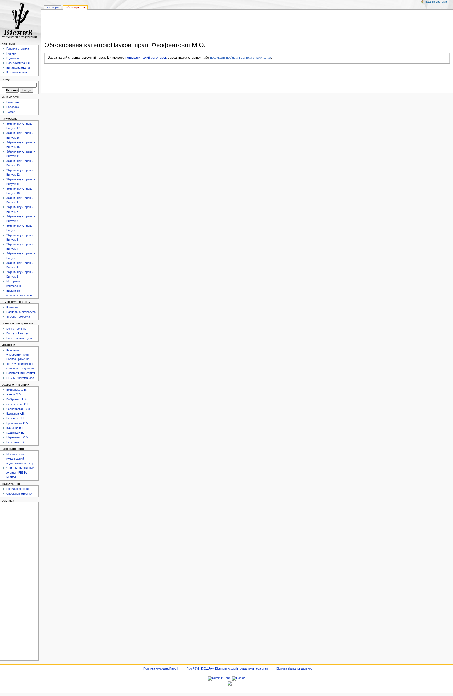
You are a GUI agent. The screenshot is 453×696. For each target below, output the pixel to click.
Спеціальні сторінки (19, 493)
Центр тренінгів (16, 328)
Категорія (53, 7)
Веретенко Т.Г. (15, 418)
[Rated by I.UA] (238, 684)
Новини (11, 53)
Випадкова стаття (18, 67)
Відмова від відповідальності (295, 668)
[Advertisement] (247, 26)
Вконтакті (12, 102)
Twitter (10, 111)
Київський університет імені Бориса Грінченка (17, 355)
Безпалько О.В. (16, 389)
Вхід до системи (436, 1)
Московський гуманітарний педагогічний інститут (20, 459)
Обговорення (75, 7)
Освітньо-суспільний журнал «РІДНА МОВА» (20, 472)
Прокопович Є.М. (17, 423)
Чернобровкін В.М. (18, 408)
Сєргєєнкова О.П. (18, 404)
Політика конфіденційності (160, 668)
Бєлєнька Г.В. (15, 442)
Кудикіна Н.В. (15, 432)
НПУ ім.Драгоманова (20, 377)
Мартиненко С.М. (17, 437)
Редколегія (13, 58)
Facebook (12, 106)
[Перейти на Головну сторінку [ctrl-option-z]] (20, 20)
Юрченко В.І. (14, 427)
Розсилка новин (16, 72)
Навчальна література (21, 311)
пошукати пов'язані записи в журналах (240, 57)
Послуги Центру (17, 333)
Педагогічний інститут (20, 372)
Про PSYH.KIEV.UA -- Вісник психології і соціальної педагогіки (227, 668)
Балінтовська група (19, 338)
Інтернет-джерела (18, 316)
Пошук (6, 79)
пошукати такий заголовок (146, 57)
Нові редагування (18, 62)
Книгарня (12, 307)
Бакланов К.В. (15, 413)
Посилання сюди (17, 488)
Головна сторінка (17, 48)
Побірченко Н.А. (17, 399)
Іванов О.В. (13, 394)
